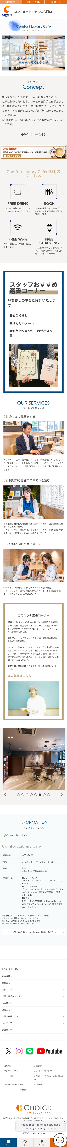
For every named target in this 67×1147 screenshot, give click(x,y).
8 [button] (48, 795)
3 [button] (27, 795)
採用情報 (23, 1090)
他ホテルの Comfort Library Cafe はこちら (33, 932)
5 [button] (36, 795)
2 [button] (23, 795)
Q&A (25, 1145)
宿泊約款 (39, 1066)
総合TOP (12, 2)
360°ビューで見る (35, 134)
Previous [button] (5, 795)
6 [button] (40, 795)
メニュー (8, 1145)
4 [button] (31, 795)
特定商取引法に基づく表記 (13, 1084)
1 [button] (18, 795)
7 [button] (44, 795)
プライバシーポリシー (12, 1071)
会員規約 (7, 1066)
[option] (33, 759)
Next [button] (62, 795)
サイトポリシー (9, 1076)
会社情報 (39, 1084)
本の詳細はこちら (19, 675)
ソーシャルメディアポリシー (46, 1071)
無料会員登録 (34, 2)
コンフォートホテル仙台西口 (33, 11)
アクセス (42, 1145)
